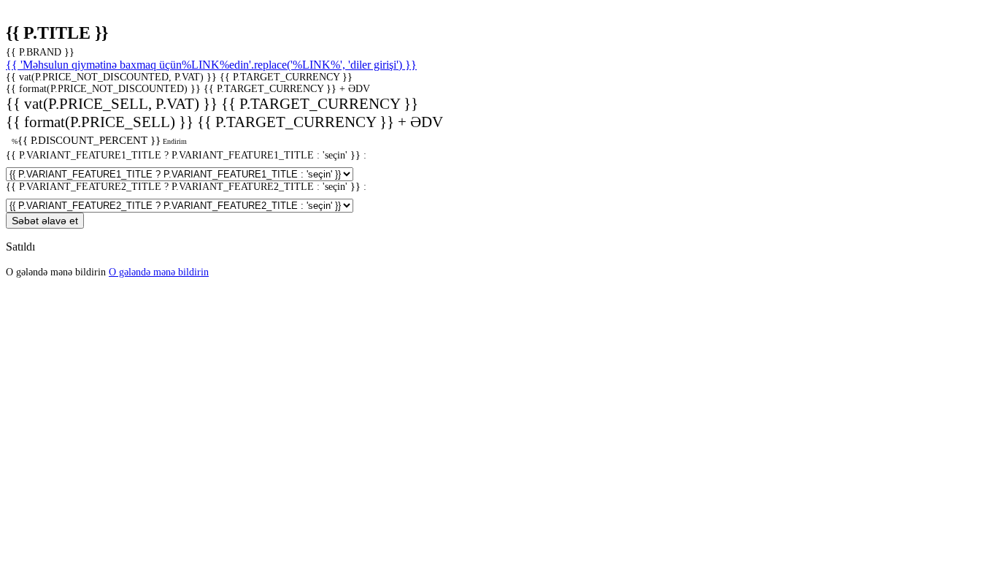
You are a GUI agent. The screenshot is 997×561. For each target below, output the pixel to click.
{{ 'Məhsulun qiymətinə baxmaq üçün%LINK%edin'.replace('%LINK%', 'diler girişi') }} (211, 64)
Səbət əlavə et (45, 220)
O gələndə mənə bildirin (159, 272)
